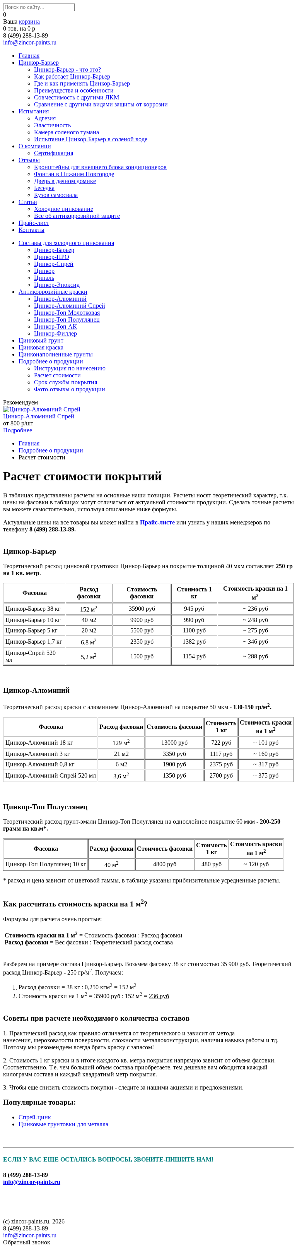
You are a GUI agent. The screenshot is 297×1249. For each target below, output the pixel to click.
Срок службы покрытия (65, 382)
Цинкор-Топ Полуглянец (67, 319)
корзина (29, 21)
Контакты (31, 229)
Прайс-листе (157, 522)
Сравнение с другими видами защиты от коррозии (101, 104)
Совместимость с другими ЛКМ (76, 97)
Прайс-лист (34, 222)
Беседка (44, 188)
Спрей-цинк (36, 1117)
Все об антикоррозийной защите (77, 215)
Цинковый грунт (41, 340)
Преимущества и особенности (74, 90)
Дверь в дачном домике (65, 181)
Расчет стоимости (57, 375)
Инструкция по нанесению (70, 368)
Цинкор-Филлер (55, 333)
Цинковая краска (41, 347)
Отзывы (29, 160)
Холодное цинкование (63, 209)
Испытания (34, 111)
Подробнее (17, 430)
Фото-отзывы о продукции (69, 389)
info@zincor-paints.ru (29, 42)
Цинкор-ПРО (51, 257)
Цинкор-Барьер (39, 62)
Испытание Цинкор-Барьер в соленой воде (90, 139)
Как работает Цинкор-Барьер (72, 76)
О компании (35, 146)
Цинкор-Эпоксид (57, 284)
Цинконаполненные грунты (56, 354)
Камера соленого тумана (66, 132)
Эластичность (52, 125)
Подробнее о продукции (51, 361)
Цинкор (44, 270)
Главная (29, 55)
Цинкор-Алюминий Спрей (69, 305)
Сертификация (53, 153)
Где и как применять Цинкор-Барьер (82, 83)
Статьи (28, 202)
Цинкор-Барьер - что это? (67, 69)
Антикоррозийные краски (53, 291)
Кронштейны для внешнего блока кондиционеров (100, 167)
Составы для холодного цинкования (66, 243)
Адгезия (45, 118)
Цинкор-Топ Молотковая (67, 312)
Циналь (44, 277)
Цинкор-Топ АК (55, 326)
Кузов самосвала (56, 195)
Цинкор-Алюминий (60, 298)
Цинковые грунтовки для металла (63, 1124)
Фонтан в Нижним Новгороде (74, 174)
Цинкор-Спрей (53, 263)
